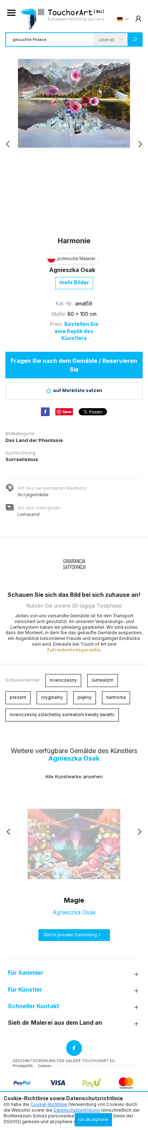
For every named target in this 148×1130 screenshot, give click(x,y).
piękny (85, 697)
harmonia (116, 697)
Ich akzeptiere (93, 1119)
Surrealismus (21, 459)
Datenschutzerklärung (77, 1110)
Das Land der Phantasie (34, 440)
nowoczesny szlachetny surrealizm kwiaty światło (62, 714)
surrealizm (103, 680)
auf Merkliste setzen (77, 390)
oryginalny (52, 697)
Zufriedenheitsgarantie (73, 649)
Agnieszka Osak (72, 269)
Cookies (44, 1066)
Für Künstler (25, 989)
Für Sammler (25, 972)
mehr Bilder (74, 282)
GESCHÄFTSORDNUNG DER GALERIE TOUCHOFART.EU (64, 1060)
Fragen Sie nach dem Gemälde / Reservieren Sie (74, 365)
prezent (18, 697)
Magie (74, 900)
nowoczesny (63, 680)
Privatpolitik (23, 1066)
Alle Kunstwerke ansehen (74, 776)
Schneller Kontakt (33, 1006)
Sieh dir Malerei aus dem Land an (55, 1022)
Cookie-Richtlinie (49, 1104)
